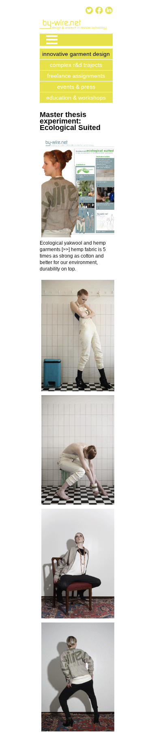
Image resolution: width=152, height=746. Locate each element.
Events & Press (76, 86)
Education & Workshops (76, 97)
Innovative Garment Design (76, 54)
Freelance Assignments (76, 75)
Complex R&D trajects (76, 65)
